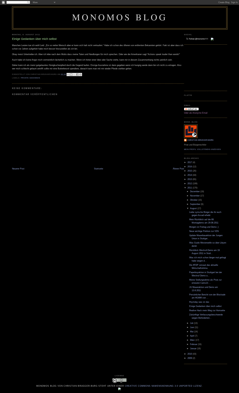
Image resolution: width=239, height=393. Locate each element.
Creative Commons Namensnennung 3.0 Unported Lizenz (163, 386)
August (193, 208)
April (192, 336)
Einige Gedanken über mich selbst (205, 306)
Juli (192, 323)
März (192, 340)
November (195, 195)
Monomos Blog (119, 17)
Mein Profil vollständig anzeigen (202, 149)
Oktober (194, 200)
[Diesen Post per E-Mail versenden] (68, 74)
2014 (190, 175)
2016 (190, 166)
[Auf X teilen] (74, 74)
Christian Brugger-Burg (200, 140)
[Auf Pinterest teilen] (80, 74)
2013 (190, 179)
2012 (190, 183)
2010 (190, 354)
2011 (190, 187)
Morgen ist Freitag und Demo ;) (204, 227)
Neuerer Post (18, 168)
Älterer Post (178, 168)
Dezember (195, 191)
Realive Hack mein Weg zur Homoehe (207, 310)
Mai (192, 331)
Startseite (98, 168)
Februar (194, 344)
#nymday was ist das (199, 302)
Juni (192, 327)
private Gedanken (30, 78)
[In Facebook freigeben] (77, 74)
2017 (190, 162)
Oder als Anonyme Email (195, 113)
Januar (193, 348)
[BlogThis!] (71, 74)
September (195, 204)
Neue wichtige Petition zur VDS (204, 231)
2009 (190, 358)
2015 (190, 171)
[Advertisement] (194, 67)
